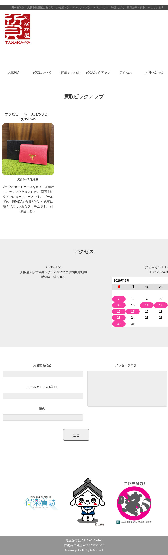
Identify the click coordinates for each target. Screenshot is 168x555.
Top (157, 544)
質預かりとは (70, 72)
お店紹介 (14, 72)
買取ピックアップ (98, 72)
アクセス (126, 72)
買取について (42, 72)
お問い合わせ (154, 72)
